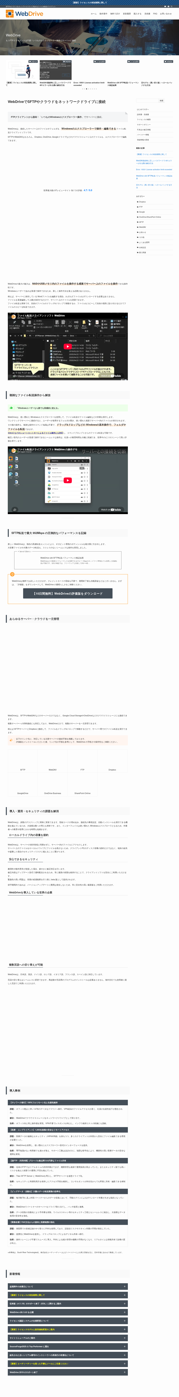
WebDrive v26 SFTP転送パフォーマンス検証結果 (62, 557)
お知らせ (142, 232)
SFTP (141, 222)
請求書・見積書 (143, 114)
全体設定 (142, 247)
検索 (161, 100)
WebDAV (142, 227)
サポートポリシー (144, 124)
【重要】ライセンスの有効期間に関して (151, 154)
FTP (140, 207)
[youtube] (165, 6)
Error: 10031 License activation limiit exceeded (154, 169)
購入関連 (142, 252)
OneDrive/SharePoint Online (150, 217)
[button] (82, 88)
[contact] (168, 6)
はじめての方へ (143, 109)
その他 (141, 237)
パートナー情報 (143, 134)
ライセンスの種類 (144, 119)
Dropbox (142, 201)
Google (142, 212)
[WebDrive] (24, 14)
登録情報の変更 (143, 139)
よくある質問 (144, 242)
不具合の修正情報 (144, 129)
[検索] (171, 6)
